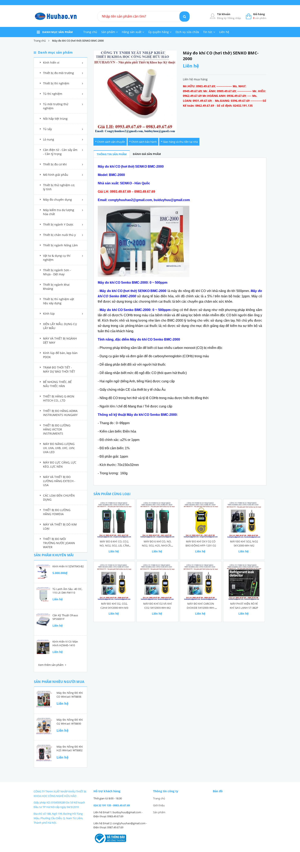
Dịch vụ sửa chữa (187, 32)
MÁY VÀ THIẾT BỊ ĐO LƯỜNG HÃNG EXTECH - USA (59, 481)
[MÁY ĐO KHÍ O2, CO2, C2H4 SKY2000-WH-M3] (114, 582)
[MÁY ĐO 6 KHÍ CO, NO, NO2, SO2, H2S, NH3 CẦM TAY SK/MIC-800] (157, 519)
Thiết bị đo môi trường (58, 73)
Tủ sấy (47, 129)
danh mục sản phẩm (57, 32)
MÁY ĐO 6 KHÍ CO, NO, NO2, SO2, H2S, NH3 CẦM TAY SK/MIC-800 (157, 545)
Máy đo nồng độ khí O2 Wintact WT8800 (70, 721)
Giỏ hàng (259, 14)
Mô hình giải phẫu (55, 175)
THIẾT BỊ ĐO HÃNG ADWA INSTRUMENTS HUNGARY (60, 413)
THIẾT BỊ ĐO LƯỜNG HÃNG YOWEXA (56, 512)
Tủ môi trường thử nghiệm (55, 106)
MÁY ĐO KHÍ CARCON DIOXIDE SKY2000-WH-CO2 (200, 608)
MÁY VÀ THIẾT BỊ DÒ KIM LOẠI (60, 526)
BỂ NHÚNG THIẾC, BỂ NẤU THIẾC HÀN (57, 384)
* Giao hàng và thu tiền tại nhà (179, 142)
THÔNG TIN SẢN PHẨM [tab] (112, 154)
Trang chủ (90, 32)
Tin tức (208, 32)
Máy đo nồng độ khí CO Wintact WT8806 (70, 694)
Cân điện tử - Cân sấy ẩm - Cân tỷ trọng (60, 152)
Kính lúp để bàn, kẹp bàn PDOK (60, 355)
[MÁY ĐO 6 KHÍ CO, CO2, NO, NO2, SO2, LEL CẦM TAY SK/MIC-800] (114, 519)
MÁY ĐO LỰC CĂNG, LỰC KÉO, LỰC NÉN (59, 464)
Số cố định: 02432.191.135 (235, 105)
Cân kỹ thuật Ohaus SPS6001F (65, 617)
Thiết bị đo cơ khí (55, 164)
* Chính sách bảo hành (143, 142)
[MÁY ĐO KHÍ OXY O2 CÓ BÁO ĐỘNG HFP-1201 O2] (200, 519)
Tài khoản (223, 14)
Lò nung (48, 139)
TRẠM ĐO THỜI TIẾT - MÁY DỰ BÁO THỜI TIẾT (59, 369)
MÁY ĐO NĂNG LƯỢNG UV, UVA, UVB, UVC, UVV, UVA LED (59, 448)
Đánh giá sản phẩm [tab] (147, 154)
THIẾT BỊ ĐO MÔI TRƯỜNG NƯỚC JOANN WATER (59, 543)
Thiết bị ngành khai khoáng (56, 287)
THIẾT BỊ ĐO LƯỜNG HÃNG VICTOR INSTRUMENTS (56, 429)
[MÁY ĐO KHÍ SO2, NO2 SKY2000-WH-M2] (243, 519)
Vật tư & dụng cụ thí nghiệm (56, 258)
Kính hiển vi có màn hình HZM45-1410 (65, 643)
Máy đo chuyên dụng (57, 199)
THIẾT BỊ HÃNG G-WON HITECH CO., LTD (58, 398)
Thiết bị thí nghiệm (56, 83)
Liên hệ (224, 32)
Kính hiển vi (51, 62)
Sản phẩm (108, 32)
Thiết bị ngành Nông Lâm (60, 245)
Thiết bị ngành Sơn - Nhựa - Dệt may (57, 272)
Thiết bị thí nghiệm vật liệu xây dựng (58, 301)
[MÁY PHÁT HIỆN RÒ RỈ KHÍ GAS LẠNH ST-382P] (243, 582)
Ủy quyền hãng (159, 32)
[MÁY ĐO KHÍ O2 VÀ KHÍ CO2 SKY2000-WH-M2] (157, 582)
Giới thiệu (159, 805)
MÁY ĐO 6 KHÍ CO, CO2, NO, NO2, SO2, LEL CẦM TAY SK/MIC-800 (114, 545)
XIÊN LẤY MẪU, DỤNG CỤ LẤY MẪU (60, 326)
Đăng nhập (234, 18)
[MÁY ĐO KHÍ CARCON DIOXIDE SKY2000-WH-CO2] (200, 582)
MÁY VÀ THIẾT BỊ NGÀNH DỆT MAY (60, 340)
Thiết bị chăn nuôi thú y (59, 235)
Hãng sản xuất (132, 32)
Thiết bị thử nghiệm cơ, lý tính (59, 187)
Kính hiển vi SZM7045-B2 (68, 566)
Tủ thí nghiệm (52, 94)
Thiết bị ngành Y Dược (58, 224)
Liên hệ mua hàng (195, 79)
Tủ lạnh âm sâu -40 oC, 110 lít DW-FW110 (67, 590)
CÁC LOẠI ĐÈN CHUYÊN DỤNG (59, 497)
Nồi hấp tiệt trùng (55, 119)
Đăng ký (222, 18)
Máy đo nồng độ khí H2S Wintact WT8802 (70, 748)
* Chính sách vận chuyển (110, 142)
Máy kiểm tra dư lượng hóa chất (58, 212)
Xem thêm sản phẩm (51, 665)
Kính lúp (49, 313)
